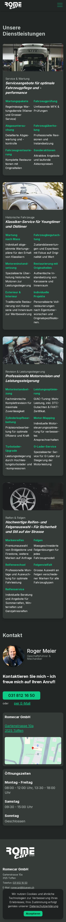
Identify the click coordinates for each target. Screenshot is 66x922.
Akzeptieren (33, 913)
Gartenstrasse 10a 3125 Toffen (19, 728)
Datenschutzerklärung (43, 906)
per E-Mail (22, 703)
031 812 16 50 (21, 695)
